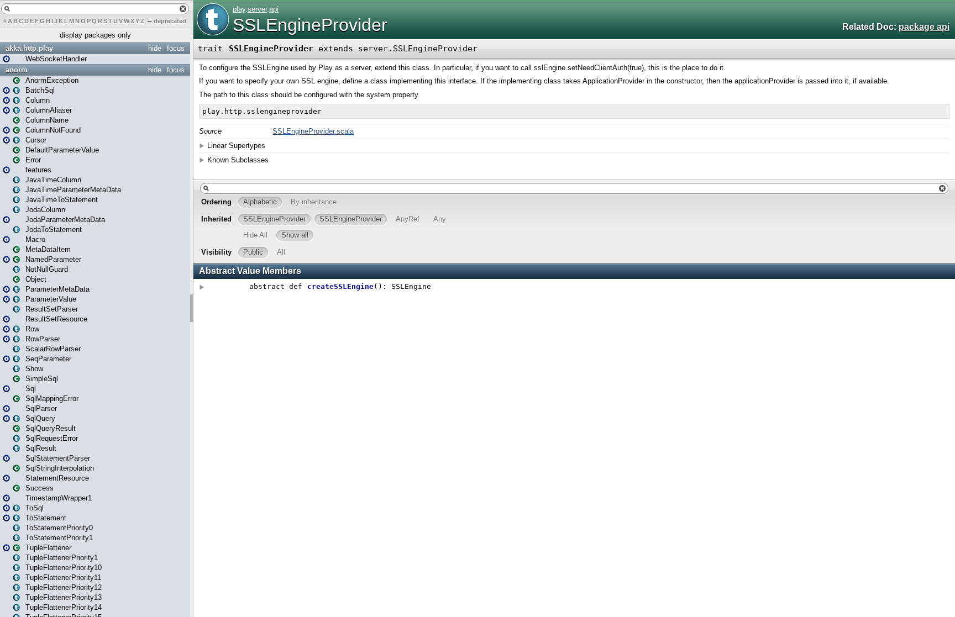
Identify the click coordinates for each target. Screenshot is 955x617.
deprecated (170, 21)
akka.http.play (29, 48)
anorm (17, 70)
